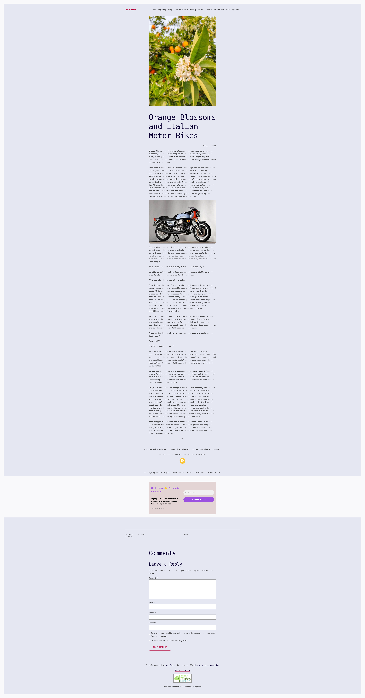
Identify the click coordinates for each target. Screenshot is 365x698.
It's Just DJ (130, 9)
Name (152, 602)
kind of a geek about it (206, 665)
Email (152, 613)
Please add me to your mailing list (169, 641)
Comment (153, 578)
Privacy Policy (182, 670)
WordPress (170, 665)
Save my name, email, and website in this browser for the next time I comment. (183, 634)
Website (152, 623)
